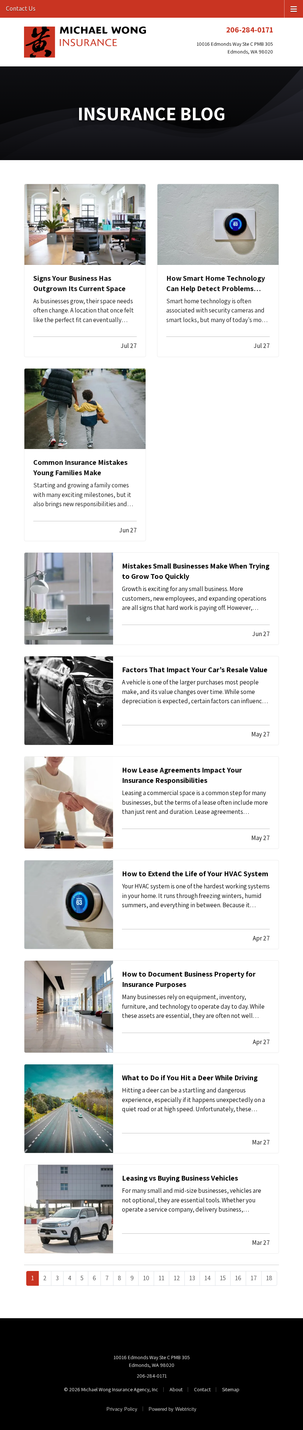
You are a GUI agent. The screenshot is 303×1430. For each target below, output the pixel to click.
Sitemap (230, 1389)
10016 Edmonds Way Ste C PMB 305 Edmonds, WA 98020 (151, 1361)
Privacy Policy (121, 1408)
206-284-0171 (249, 29)
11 (161, 1278)
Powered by (173, 1408)
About (176, 1389)
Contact (202, 1389)
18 (269, 1278)
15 (223, 1278)
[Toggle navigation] (294, 8)
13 (192, 1278)
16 (238, 1278)
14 (207, 1278)
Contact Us (20, 8)
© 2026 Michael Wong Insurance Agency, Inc (111, 1389)
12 (177, 1278)
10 (146, 1278)
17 (254, 1278)
